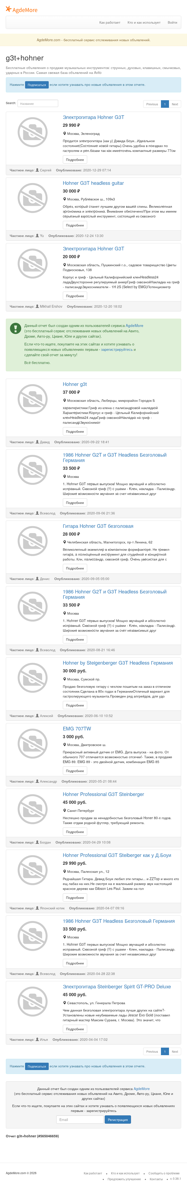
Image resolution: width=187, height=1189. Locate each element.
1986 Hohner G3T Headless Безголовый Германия (119, 920)
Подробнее (75, 159)
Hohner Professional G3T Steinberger (103, 793)
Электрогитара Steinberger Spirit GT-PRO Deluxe (117, 986)
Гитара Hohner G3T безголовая (98, 525)
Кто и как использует (144, 22)
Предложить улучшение (124, 1179)
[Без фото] (32, 132)
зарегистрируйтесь (117, 349)
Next (175, 104)
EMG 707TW (77, 728)
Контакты (156, 1179)
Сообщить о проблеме (164, 1173)
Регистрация (118, 1119)
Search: (11, 103)
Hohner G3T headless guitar (93, 182)
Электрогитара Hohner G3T (93, 116)
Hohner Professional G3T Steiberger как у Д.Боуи (117, 854)
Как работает (109, 22)
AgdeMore (134, 325)
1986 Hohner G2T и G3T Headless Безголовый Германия (115, 457)
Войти (172, 22)
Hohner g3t (75, 383)
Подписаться (37, 85)
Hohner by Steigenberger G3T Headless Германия (118, 662)
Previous (152, 104)
